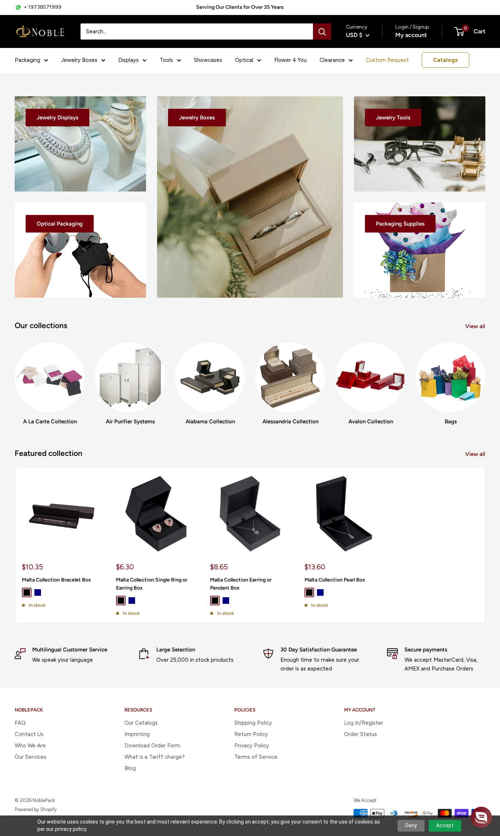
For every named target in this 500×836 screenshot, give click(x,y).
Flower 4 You (290, 60)
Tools (166, 60)
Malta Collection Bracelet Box (56, 580)
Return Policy (251, 734)
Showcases (208, 60)
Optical (244, 60)
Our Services (30, 757)
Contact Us (29, 734)
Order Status (360, 734)
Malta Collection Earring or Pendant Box (241, 584)
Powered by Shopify (36, 809)
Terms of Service (255, 757)
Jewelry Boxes (79, 60)
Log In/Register (363, 723)
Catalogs (445, 60)
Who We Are (30, 745)
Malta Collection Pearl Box (335, 580)
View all (476, 326)
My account (411, 34)
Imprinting (137, 734)
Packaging (27, 60)
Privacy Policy (251, 745)
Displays (128, 60)
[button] (481, 817)
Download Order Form (152, 745)
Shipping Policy (253, 723)
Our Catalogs (141, 723)
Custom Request (387, 60)
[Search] (322, 31)
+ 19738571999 (42, 7)
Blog (130, 768)
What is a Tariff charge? (154, 757)
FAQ (20, 723)
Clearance (332, 60)
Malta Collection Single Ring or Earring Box (151, 584)
